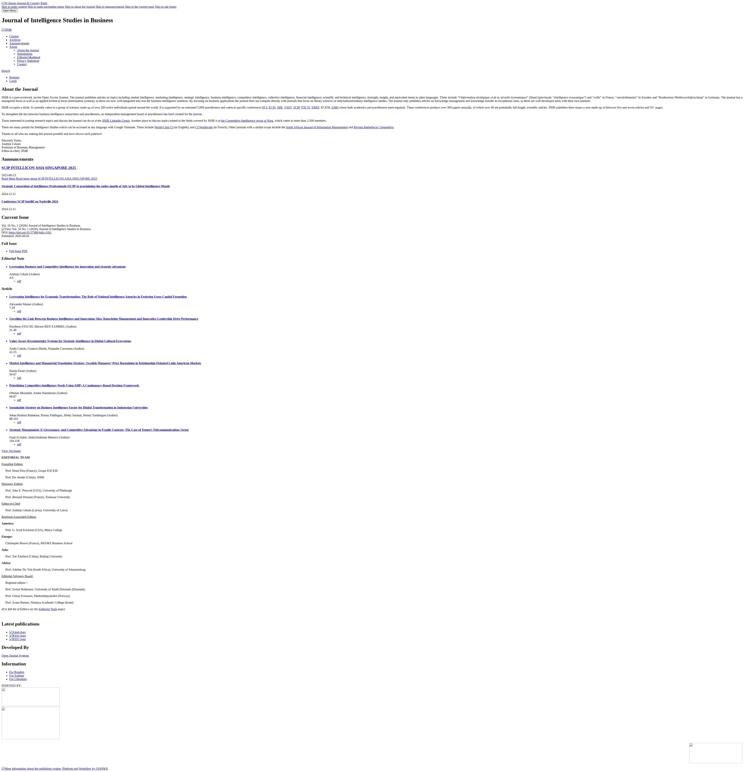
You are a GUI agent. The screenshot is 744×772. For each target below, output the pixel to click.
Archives (14, 39)
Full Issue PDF (18, 251)
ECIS (272, 107)
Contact (22, 64)
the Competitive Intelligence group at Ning (247, 120)
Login (13, 81)
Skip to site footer (166, 6)
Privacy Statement (28, 60)
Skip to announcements (110, 6)
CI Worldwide (204, 127)
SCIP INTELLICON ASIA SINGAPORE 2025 (39, 168)
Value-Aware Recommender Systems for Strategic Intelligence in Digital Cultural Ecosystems (70, 341)
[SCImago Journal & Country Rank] (24, 3)
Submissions (24, 53)
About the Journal (28, 50)
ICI (265, 107)
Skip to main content (14, 6)
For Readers (16, 672)
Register (14, 77)
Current (14, 36)
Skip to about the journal (80, 6)
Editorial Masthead (28, 57)
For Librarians (18, 679)
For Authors (16, 675)
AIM (334, 107)
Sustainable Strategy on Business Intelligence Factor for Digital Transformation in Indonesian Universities (78, 407)
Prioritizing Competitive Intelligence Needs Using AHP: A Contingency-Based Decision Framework (74, 385)
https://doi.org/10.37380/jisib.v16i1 (30, 232)
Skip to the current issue (139, 6)
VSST (288, 107)
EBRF (315, 107)
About (13, 46)
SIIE (280, 107)
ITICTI (305, 107)
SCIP (296, 107)
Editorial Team (48, 609)
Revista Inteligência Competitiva (374, 127)
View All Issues (11, 451)
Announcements (19, 43)
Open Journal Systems (15, 655)
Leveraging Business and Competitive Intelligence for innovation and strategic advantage (67, 266)
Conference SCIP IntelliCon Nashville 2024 (30, 201)
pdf (19, 281)
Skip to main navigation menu (46, 6)
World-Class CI (163, 127)
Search (6, 70)
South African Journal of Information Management (317, 127)
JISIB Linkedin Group (116, 120)
